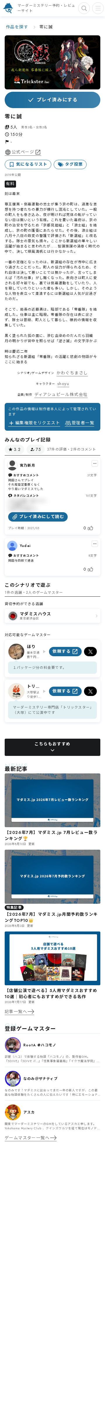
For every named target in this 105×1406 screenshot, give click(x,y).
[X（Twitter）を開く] (90, 651)
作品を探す (17, 27)
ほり (31, 647)
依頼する (61, 651)
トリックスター (33, 686)
